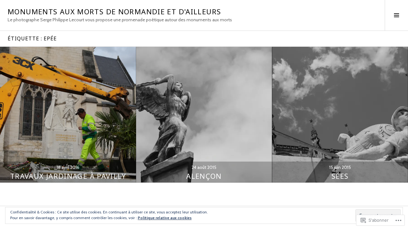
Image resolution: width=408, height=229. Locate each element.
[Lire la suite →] (68, 115)
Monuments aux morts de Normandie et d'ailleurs (114, 11)
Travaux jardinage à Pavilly (68, 176)
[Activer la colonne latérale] (396, 15)
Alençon (204, 176)
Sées (340, 176)
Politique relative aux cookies (165, 217)
